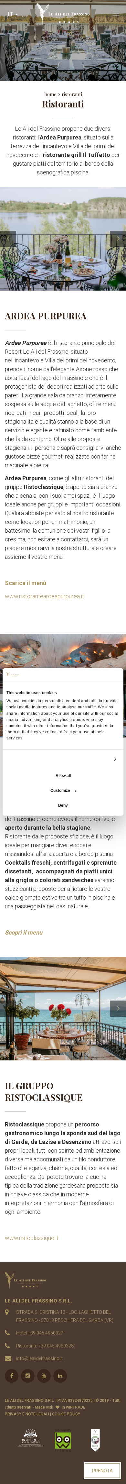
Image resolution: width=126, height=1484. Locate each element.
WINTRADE (75, 1407)
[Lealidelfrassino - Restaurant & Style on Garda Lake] (63, 1280)
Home (50, 94)
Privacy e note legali (27, 1414)
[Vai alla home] (63, 14)
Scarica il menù (25, 583)
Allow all (63, 775)
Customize (60, 790)
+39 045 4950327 (45, 1332)
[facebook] (11, 1376)
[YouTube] (44, 1376)
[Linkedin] (60, 1376)
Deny (63, 805)
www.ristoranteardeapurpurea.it (44, 596)
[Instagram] (28, 1376)
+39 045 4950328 (56, 1345)
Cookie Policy (66, 1414)
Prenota (102, 1471)
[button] (13, 14)
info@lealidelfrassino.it (39, 1358)
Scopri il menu (23, 932)
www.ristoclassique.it (31, 1238)
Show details (98, 759)
